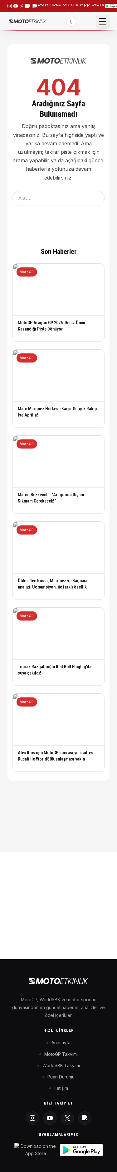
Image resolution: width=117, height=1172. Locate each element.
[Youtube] (49, 1118)
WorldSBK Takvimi (61, 1065)
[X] (67, 1118)
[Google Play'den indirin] (81, 1150)
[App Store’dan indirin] (68, 6)
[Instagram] (32, 1118)
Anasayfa (61, 1042)
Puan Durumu (61, 1076)
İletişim (61, 1088)
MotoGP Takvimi (61, 1054)
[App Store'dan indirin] (35, 1150)
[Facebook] (84, 1118)
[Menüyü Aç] (103, 22)
